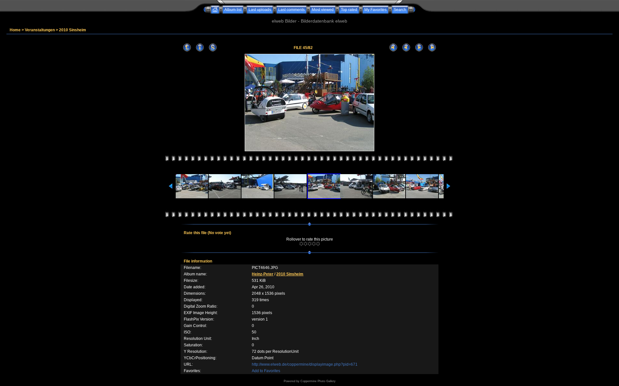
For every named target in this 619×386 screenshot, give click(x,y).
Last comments (291, 9)
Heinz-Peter (262, 274)
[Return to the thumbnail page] (187, 48)
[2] (305, 244)
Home (15, 30)
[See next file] (419, 48)
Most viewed (323, 9)
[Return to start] (393, 48)
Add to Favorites (266, 371)
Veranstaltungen (40, 30)
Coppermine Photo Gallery (318, 381)
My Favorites (375, 9)
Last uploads (260, 9)
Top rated (349, 9)
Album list (232, 9)
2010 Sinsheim (72, 30)
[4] (314, 244)
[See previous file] (406, 48)
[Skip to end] (432, 48)
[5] (318, 244)
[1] (301, 244)
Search (400, 9)
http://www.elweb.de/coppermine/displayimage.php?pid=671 (305, 364)
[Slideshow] (212, 48)
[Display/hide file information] (199, 48)
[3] (310, 244)
